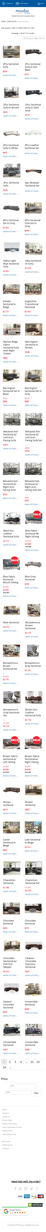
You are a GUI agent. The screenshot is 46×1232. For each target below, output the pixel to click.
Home (3, 21)
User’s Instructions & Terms (12, 1127)
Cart (42, 3)
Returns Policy (7, 1131)
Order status (24, 3)
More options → (10, 75)
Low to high (17, 28)
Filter (36, 1093)
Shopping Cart (7, 1145)
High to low (28, 28)
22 (32, 1062)
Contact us (9, 3)
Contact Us (6, 1117)
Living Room (11, 21)
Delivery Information (9, 1124)
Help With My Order (9, 1134)
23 (38, 1062)
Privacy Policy (7, 1120)
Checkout (5, 1148)
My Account (6, 1141)
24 (4, 1067)
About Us (5, 1113)
